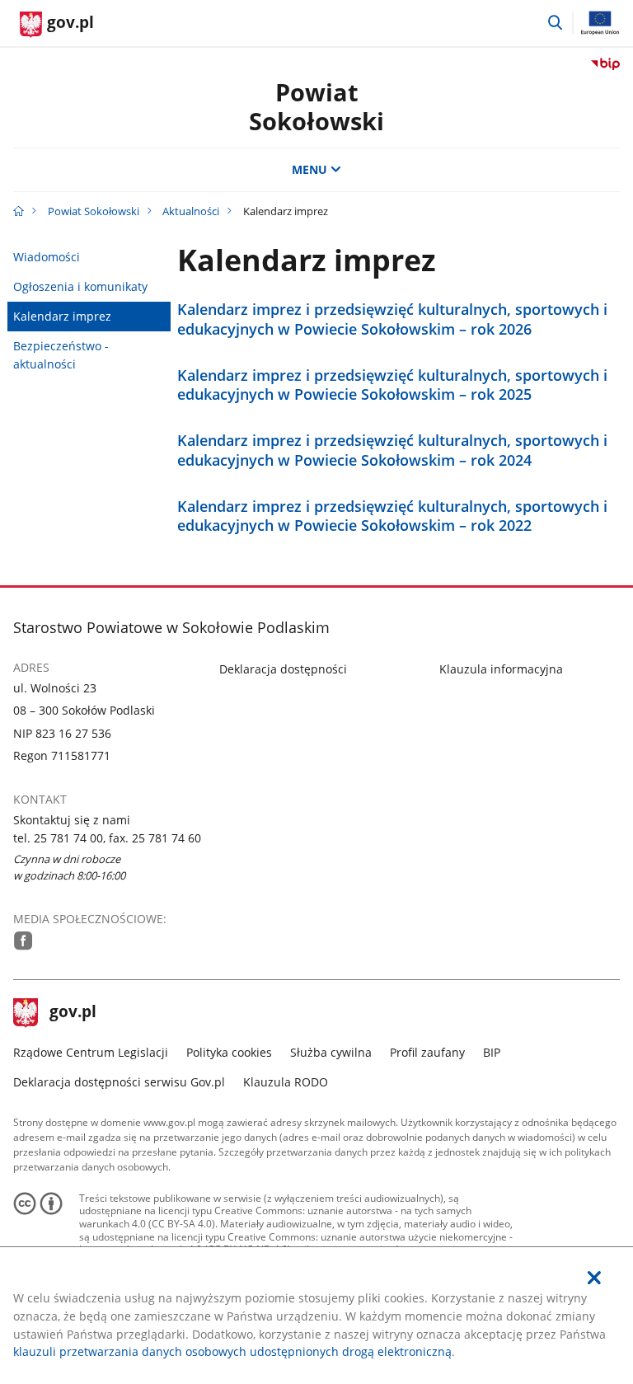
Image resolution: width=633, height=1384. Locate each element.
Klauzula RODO (285, 1082)
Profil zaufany (427, 1052)
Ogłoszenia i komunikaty (80, 286)
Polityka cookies (229, 1052)
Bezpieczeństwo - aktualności (61, 355)
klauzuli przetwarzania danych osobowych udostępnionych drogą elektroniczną (232, 1351)
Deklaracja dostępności (283, 669)
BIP (491, 1052)
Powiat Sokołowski (316, 106)
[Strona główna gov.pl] (18, 211)
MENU (309, 169)
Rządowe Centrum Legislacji (90, 1052)
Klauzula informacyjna (501, 669)
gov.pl (72, 1013)
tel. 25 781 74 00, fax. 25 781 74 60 (107, 838)
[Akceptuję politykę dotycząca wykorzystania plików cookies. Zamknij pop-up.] (594, 1278)
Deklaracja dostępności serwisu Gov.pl (119, 1082)
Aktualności (190, 211)
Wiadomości (46, 257)
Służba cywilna (331, 1052)
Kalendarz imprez (62, 316)
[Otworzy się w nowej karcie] (23, 940)
